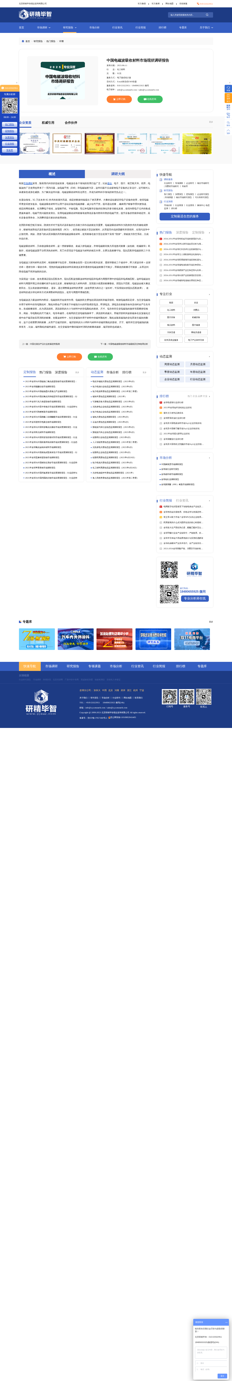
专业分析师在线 (195, 598)
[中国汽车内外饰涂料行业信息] (76, 639)
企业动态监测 (172, 379)
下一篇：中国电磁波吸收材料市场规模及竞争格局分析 (124, 344)
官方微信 (142, 3)
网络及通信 (196, 332)
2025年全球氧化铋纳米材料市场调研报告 (43, 447)
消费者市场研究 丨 (173, 186)
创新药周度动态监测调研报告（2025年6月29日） (114, 457)
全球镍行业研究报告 (170, 469)
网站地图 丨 (129, 697)
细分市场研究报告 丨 (185, 197)
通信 (109, 183)
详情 (61, 41)
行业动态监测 (197, 379)
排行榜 (162, 27)
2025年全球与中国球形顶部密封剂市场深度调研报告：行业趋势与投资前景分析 (51, 437)
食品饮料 (171, 325)
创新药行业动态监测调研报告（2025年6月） (112, 437)
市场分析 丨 (169, 205)
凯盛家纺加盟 (87, 679)
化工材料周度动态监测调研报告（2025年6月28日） (115, 467)
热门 (190, 396)
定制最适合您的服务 (185, 216)
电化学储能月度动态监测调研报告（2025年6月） (114, 381)
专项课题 (94, 666)
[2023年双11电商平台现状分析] (192, 639)
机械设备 (196, 317)
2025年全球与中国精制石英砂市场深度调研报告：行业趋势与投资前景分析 (51, 462)
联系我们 (139, 697)
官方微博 (156, 3)
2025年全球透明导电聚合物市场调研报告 (43, 422)
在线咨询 (151, 99)
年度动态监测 (197, 371)
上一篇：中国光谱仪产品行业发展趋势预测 (41, 344)
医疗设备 (171, 317)
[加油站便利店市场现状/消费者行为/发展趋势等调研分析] (114, 639)
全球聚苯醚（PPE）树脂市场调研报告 (178, 484)
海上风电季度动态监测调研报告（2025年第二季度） (116, 478)
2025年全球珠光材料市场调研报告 (40, 432)
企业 (195, 396)
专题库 (183, 27)
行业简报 (141, 27)
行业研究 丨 (169, 183)
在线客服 (183, 3)
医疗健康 (196, 325)
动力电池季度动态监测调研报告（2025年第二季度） (116, 391)
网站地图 (169, 3)
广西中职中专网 (72, 679)
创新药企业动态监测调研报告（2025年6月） (112, 452)
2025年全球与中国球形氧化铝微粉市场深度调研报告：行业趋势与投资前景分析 (51, 427)
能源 (171, 302)
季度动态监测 (172, 371)
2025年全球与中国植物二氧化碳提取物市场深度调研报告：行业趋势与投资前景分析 (51, 381)
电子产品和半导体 (196, 340)
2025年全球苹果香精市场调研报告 (40, 467)
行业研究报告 (25, 679)
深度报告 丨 (180, 194)
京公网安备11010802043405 (123, 717)
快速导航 (29, 666)
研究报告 (68, 27)
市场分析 (94, 27)
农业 (196, 302)
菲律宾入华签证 (114, 679)
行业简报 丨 (180, 205)
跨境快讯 (47, 679)
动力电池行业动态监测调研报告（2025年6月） (113, 386)
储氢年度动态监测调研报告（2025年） (110, 396)
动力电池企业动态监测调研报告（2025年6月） (113, 411)
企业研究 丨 (191, 183)
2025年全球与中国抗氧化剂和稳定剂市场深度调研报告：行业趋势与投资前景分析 (51, 396)
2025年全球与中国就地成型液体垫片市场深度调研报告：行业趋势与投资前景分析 (51, 452)
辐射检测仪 (100, 679)
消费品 (196, 310)
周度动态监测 (172, 364)
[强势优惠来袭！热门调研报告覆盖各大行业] (37, 639)
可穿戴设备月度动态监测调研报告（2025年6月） (114, 401)
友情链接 (24, 675)
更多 (211, 122)
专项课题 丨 (170, 197)
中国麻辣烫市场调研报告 (172, 464)
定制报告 (9, 130)
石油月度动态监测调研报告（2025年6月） (111, 422)
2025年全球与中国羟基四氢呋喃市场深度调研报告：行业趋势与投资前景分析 (51, 442)
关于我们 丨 (85, 697)
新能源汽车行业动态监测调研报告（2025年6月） (114, 427)
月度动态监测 (197, 364)
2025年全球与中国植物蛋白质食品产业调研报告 (46, 391)
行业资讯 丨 (191, 205)
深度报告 (9, 137)
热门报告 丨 (169, 194)
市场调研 (42, 27)
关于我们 (205, 27)
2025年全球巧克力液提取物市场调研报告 (43, 401)
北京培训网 (58, 679)
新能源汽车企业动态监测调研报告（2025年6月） (114, 432)
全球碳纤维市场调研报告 (172, 474)
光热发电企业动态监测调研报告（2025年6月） (113, 406)
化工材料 (171, 310)
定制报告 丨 (191, 194)
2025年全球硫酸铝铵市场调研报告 (40, 386)
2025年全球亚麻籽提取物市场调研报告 (42, 457)
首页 (21, 27)
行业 (205, 396)
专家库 (185, 186)
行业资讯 (117, 27)
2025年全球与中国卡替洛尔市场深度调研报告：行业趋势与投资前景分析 (51, 406)
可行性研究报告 (202, 197)
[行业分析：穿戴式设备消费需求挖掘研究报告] (153, 639)
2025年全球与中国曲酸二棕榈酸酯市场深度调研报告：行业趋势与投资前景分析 (51, 417)
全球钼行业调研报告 (170, 479)
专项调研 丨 (180, 183)
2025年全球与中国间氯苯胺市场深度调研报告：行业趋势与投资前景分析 (51, 472)
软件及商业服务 (171, 340)
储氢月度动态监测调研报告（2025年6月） (111, 417)
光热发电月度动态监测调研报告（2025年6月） (113, 447)
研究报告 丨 (96, 697)
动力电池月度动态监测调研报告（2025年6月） (113, 462)
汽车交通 (171, 332)
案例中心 (201, 205)
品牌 (200, 396)
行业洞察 (9, 143)
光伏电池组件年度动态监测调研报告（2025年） (114, 472)
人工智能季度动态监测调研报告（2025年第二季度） (116, 442)
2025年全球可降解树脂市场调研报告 (41, 411)
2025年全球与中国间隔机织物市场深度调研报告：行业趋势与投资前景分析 (51, 478)
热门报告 (50, 41)
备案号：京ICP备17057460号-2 (93, 718)
